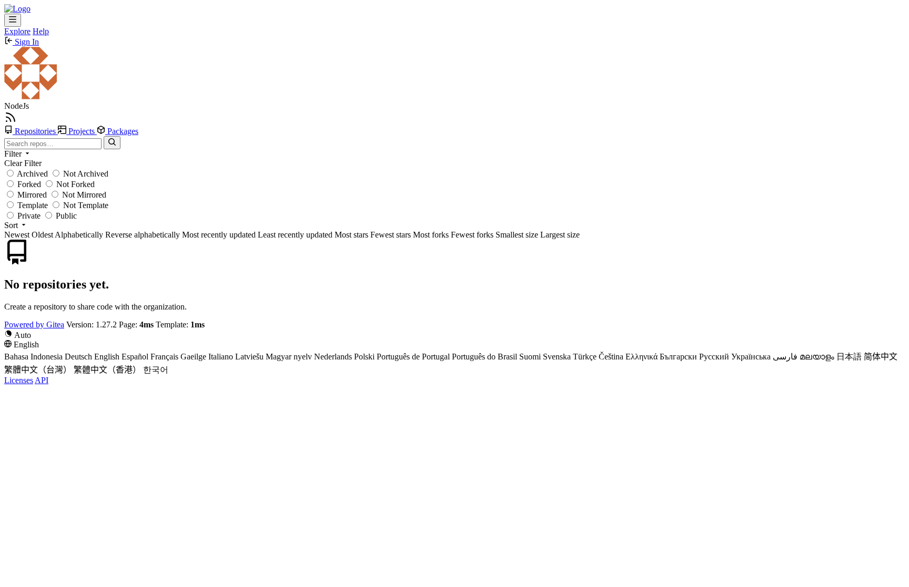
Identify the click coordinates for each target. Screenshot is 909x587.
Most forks (431, 234)
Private (28, 215)
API (41, 380)
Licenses (18, 380)
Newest (16, 234)
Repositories (35, 131)
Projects (81, 131)
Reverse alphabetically (142, 234)
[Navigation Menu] (12, 20)
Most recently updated (219, 234)
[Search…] (112, 142)
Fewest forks (472, 234)
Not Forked (74, 184)
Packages (121, 131)
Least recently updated (295, 234)
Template (31, 205)
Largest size (560, 234)
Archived (31, 173)
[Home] (17, 8)
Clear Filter (23, 163)
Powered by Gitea (34, 324)
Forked (28, 184)
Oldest (42, 234)
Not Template (84, 205)
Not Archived (84, 173)
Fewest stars (390, 234)
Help (41, 31)
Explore (17, 31)
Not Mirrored (83, 194)
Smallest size (517, 234)
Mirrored (31, 194)
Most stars (351, 234)
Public (65, 215)
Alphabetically (79, 234)
